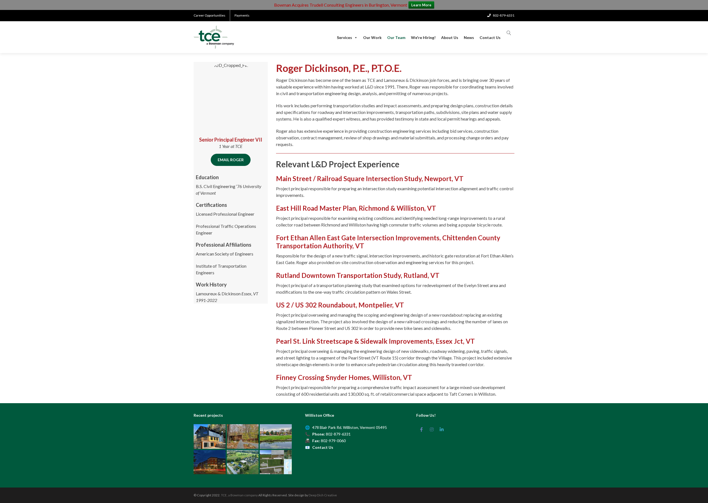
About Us (449, 38)
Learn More (421, 5)
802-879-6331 (338, 434)
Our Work (372, 38)
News (469, 38)
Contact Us (490, 38)
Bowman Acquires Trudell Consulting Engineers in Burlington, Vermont (340, 4)
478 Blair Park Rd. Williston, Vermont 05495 (349, 427)
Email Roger (231, 159)
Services (344, 38)
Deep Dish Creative (323, 495)
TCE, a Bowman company (239, 495)
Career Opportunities (209, 15)
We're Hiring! (423, 38)
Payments (242, 15)
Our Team (396, 38)
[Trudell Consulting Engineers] (214, 37)
